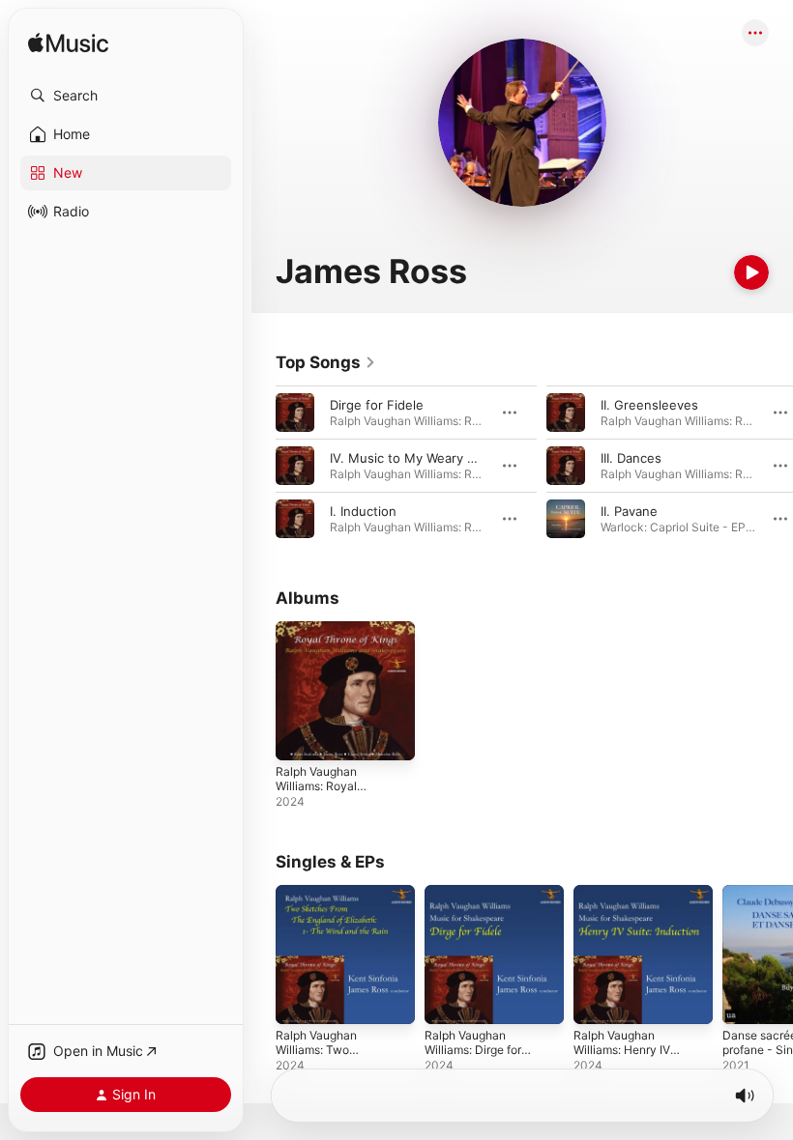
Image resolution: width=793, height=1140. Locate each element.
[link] (326, 362)
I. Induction (363, 511)
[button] (125, 95)
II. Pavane (629, 511)
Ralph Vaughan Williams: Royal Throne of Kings (318, 786)
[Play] (751, 272)
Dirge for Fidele (377, 405)
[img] (68, 44)
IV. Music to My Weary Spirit (414, 458)
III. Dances (631, 458)
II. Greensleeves (649, 405)
